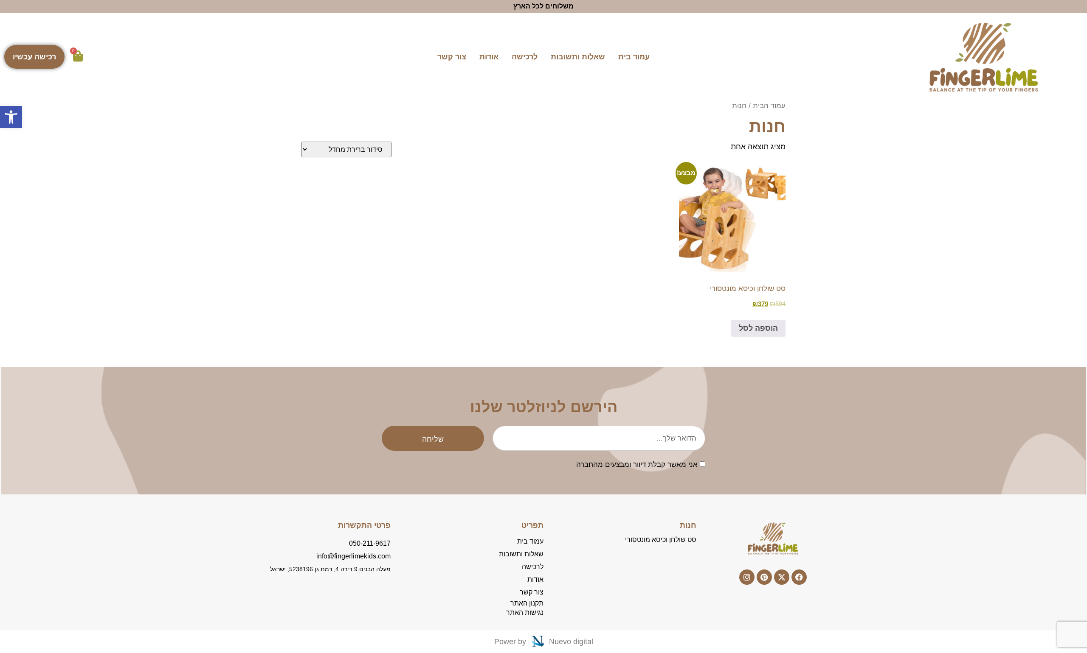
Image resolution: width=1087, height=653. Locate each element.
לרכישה (525, 57)
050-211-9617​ (370, 543)
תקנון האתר (527, 603)
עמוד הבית (769, 106)
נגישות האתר (525, 612)
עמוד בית (634, 57)
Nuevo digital (571, 641)
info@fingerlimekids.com (353, 556)
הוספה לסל (758, 328)
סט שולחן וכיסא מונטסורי (660, 539)
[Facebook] (799, 577)
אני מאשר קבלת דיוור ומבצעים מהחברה (637, 465)
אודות (488, 57)
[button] (11, 117)
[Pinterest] (764, 577)
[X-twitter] (781, 577)
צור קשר (451, 57)
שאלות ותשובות (578, 57)
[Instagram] (747, 577)
